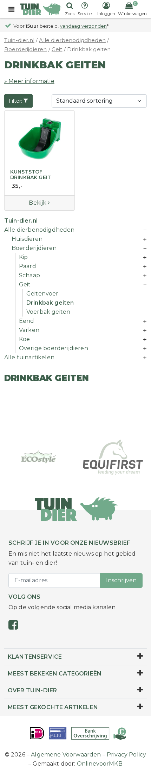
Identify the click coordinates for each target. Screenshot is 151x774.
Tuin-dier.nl (19, 40)
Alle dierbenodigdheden (72, 40)
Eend (26, 321)
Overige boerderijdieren (53, 348)
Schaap (29, 275)
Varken (29, 330)
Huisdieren (27, 239)
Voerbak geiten (48, 311)
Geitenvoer (42, 293)
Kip (23, 257)
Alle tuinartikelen (29, 357)
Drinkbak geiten (50, 302)
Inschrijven (121, 580)
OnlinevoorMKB (100, 763)
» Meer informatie (29, 81)
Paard (27, 266)
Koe (24, 339)
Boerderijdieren (25, 49)
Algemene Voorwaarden (66, 754)
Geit (57, 49)
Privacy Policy (126, 754)
